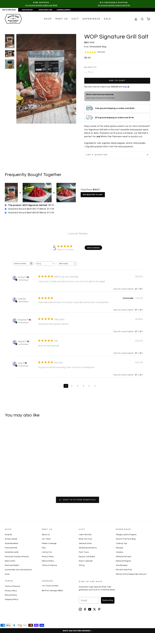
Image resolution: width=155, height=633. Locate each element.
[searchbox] (20, 263)
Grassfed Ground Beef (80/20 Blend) (27, 212)
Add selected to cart (93, 194)
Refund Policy (48, 561)
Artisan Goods (11, 539)
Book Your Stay (85, 539)
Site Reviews (121, 565)
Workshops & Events (88, 548)
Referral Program (123, 561)
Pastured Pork (11, 548)
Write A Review (93, 248)
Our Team (46, 539)
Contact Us (47, 552)
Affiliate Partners (123, 557)
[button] (77, 630)
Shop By (8, 535)
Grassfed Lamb (12, 552)
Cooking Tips (121, 543)
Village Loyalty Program (126, 535)
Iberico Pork (10, 561)
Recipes (119, 548)
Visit (75, 19)
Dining (82, 565)
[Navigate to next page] (95, 386)
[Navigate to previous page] (60, 386)
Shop (48, 19)
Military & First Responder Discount (131, 574)
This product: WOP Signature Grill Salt (27, 205)
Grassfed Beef (11, 543)
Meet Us (61, 19)
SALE (107, 19)
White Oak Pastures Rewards (100, 94)
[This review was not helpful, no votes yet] (140, 289)
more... (8, 574)
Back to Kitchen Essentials (79, 500)
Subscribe (107, 600)
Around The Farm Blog (126, 539)
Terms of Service (49, 565)
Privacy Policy (48, 557)
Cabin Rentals (85, 535)
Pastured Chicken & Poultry (17, 557)
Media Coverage (49, 543)
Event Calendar (86, 561)
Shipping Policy (11, 599)
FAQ (44, 548)
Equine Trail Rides (87, 557)
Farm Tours (84, 552)
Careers (119, 552)
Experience (91, 19)
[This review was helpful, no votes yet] (136, 289)
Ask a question (97, 155)
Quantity (90, 67)
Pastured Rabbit (12, 565)
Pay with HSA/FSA (124, 570)
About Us (46, 535)
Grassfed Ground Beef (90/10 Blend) (27, 209)
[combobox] (45, 263)
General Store (85, 543)
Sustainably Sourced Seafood (18, 570)
